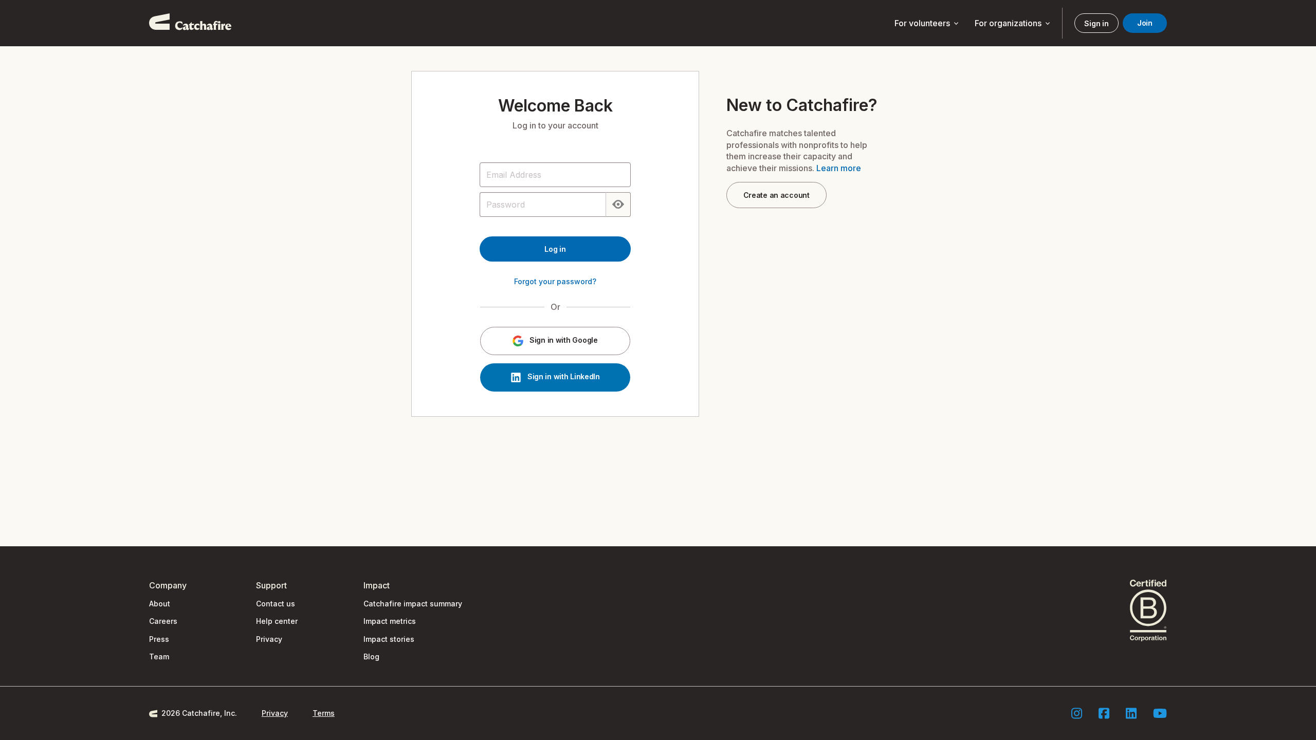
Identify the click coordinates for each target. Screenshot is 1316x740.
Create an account (776, 195)
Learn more (838, 168)
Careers (163, 621)
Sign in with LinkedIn (562, 377)
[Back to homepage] (190, 23)
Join (1145, 22)
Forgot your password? (555, 281)
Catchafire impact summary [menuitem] (412, 603)
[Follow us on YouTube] (1160, 713)
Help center (277, 621)
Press (159, 639)
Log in (554, 249)
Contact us (275, 603)
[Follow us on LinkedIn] (1131, 713)
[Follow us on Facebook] (1104, 713)
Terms (324, 713)
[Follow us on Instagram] (1076, 713)
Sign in (1096, 23)
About (159, 603)
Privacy (269, 639)
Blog (371, 656)
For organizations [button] (1013, 23)
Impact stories (388, 639)
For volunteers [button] (927, 23)
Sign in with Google (562, 340)
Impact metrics (389, 621)
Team (159, 656)
